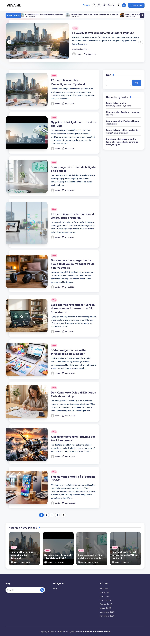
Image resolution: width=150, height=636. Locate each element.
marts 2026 (105, 600)
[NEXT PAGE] (63, 515)
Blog (75, 28)
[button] (136, 5)
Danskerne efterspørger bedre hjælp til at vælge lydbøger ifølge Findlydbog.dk (73, 264)
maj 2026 (104, 592)
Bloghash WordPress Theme (96, 631)
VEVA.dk (14, 5)
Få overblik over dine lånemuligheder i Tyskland (118, 104)
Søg (108, 75)
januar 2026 (105, 608)
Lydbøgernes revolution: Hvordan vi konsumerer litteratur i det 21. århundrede (73, 308)
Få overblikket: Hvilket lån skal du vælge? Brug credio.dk (62, 14)
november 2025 (107, 616)
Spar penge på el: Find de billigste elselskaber (122, 122)
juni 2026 (104, 588)
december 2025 (107, 612)
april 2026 (104, 596)
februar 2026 (106, 604)
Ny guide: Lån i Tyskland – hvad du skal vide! (101, 33)
